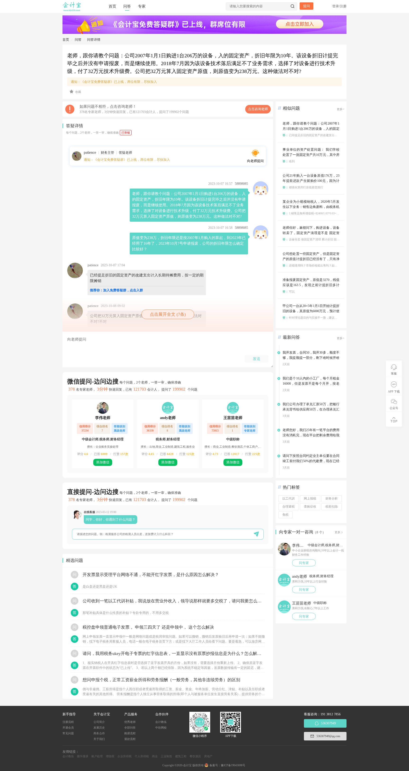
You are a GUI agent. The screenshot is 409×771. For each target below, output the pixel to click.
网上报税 (310, 498)
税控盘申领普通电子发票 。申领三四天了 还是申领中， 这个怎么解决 (148, 627)
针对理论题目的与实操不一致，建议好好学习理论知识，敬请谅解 (327, 317)
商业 (155, 756)
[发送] (256, 534)
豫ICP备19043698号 (233, 765)
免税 (285, 514)
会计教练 (161, 722)
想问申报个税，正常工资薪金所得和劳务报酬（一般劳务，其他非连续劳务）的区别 (161, 679)
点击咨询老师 (258, 109)
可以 (289, 291)
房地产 (208, 756)
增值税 (110, 756)
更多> (340, 109)
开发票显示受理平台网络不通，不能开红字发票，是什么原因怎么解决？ (151, 574)
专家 (142, 6)
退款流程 (130, 739)
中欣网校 (161, 727)
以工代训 (288, 498)
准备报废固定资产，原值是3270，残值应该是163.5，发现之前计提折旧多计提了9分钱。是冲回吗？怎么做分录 (311, 285)
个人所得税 (142, 756)
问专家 (304, 563)
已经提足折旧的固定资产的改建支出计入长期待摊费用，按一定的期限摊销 (333, 135)
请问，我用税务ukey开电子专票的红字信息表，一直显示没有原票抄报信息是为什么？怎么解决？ (174, 653)
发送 (256, 359)
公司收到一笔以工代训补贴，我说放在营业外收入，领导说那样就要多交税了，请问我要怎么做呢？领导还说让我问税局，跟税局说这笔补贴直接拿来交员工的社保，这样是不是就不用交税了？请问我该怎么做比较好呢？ (174, 601)
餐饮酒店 (195, 756)
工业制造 (166, 756)
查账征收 (310, 506)
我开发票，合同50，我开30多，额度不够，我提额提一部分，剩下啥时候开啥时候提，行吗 (311, 358)
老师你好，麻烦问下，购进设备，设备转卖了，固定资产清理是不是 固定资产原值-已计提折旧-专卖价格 (311, 233)
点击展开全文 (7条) (168, 314)
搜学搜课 (82, 756)
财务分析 (331, 498)
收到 (289, 161)
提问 (306, 6)
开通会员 (68, 727)
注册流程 (68, 722)
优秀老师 (130, 722)
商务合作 (99, 733)
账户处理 (97, 756)
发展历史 (99, 727)
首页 (112, 6)
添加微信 (102, 462)
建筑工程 (181, 756)
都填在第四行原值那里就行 (303, 187)
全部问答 (130, 727)
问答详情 (93, 39)
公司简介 (99, 722)
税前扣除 (331, 506)
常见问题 (68, 733)
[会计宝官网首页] (72, 10)
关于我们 (99, 739)
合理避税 (288, 506)
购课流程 (130, 733)
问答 (127, 6)
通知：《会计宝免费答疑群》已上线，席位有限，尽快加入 (114, 82)
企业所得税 (124, 756)
